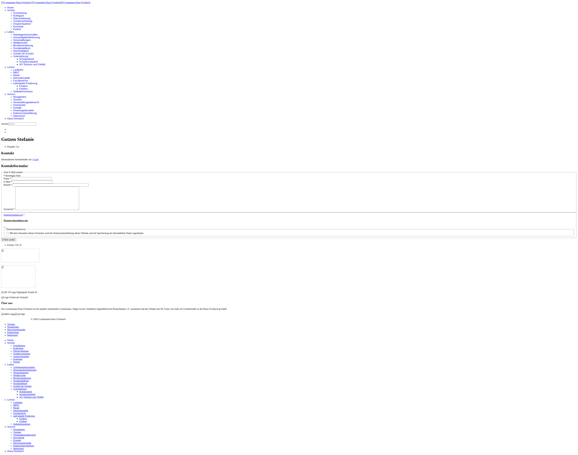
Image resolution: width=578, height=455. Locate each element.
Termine (17, 99)
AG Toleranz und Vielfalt (32, 64)
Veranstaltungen (22, 40)
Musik (16, 75)
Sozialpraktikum (21, 48)
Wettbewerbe (20, 43)
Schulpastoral (26, 59)
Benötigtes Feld (12, 175)
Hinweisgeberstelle (23, 110)
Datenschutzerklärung (25, 113)
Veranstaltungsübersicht (26, 102)
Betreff (8, 185)
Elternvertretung (21, 18)
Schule (11, 10)
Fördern (23, 86)
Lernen (11, 67)
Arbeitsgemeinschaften (25, 34)
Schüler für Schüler (23, 53)
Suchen (4, 124)
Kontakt (17, 107)
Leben (10, 32)
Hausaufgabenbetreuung (26, 37)
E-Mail (8, 181)
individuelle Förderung (25, 83)
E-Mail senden (8, 240)
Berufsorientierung (23, 45)
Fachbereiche (20, 80)
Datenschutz (13, 332)
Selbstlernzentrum (23, 91)
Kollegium (18, 15)
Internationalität (21, 78)
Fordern (23, 89)
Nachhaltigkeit (21, 51)
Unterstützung (20, 56)
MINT (16, 72)
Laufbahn (18, 70)
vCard (35, 159)
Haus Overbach (15, 118)
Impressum (19, 116)
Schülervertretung (22, 21)
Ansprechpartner (22, 24)
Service (11, 94)
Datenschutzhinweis (13, 215)
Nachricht (9, 209)
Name (7, 178)
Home (10, 7)
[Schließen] (5, 227)
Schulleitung (20, 13)
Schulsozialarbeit (28, 61)
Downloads (19, 105)
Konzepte (18, 26)
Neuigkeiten (19, 97)
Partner (17, 29)
